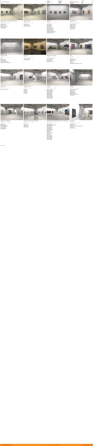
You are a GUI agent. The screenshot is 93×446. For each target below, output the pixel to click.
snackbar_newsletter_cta (87, 444)
